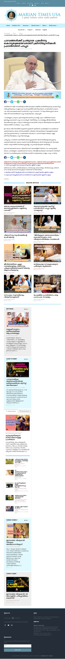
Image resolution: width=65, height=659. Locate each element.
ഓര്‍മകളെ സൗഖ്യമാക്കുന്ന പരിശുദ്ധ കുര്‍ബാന (46, 265)
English (45, 30)
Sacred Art (21, 30)
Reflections (52, 25)
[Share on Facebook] (7, 101)
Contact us (23, 3)
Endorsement (37, 3)
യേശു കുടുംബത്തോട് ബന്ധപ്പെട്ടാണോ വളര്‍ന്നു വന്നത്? (15, 208)
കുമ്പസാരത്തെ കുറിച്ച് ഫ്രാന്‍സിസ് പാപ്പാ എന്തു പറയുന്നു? (45, 208)
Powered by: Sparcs (47, 656)
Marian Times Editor (26, 49)
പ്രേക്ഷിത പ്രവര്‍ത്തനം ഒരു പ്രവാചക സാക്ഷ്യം (46, 296)
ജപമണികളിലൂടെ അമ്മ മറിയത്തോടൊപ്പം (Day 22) (20, 485)
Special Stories (7, 212)
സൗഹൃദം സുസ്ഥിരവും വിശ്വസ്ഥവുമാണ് (14, 296)
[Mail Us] (35, 5)
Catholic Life (16, 25)
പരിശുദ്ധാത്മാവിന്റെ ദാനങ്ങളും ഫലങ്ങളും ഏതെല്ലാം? (21, 461)
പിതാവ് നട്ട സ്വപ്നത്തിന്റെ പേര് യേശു (15, 236)
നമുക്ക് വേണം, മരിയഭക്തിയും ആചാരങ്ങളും (13, 331)
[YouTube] (32, 5)
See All (26, 309)
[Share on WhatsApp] (20, 101)
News (44, 25)
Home (8, 25)
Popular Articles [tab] (11, 411)
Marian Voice (35, 25)
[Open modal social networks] (24, 101)
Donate (42, 3)
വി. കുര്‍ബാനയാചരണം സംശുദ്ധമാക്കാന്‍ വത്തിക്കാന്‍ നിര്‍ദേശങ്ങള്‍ (21, 473)
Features (26, 25)
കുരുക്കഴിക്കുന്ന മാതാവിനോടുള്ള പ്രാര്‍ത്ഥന (13, 438)
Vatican (21, 33)
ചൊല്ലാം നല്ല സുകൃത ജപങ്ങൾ (21, 507)
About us (18, 3)
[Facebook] (30, 5)
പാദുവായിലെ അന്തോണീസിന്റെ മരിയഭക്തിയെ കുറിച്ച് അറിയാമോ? (16, 382)
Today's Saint (16, 600)
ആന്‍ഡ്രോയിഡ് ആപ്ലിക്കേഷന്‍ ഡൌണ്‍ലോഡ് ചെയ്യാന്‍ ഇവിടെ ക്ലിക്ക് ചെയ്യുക (29, 172)
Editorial (46, 3)
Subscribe (18, 650)
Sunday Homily (17, 546)
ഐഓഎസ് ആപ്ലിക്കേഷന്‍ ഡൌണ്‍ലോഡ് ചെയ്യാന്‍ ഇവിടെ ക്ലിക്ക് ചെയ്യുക (28, 175)
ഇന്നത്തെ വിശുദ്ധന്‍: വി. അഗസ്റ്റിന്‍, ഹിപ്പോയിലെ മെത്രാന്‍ (17, 596)
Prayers (30, 30)
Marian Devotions (10, 387)
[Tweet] (13, 101)
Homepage (7, 33)
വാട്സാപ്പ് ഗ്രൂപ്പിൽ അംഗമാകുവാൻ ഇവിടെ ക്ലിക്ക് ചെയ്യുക (23, 165)
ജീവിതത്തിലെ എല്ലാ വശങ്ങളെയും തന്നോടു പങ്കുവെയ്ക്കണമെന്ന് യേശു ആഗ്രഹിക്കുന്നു (17, 267)
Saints (16, 387)
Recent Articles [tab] (25, 411)
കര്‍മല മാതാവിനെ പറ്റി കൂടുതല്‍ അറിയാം (20, 497)
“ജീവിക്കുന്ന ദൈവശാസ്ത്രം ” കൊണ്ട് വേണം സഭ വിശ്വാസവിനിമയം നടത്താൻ (47, 237)
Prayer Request (30, 3)
